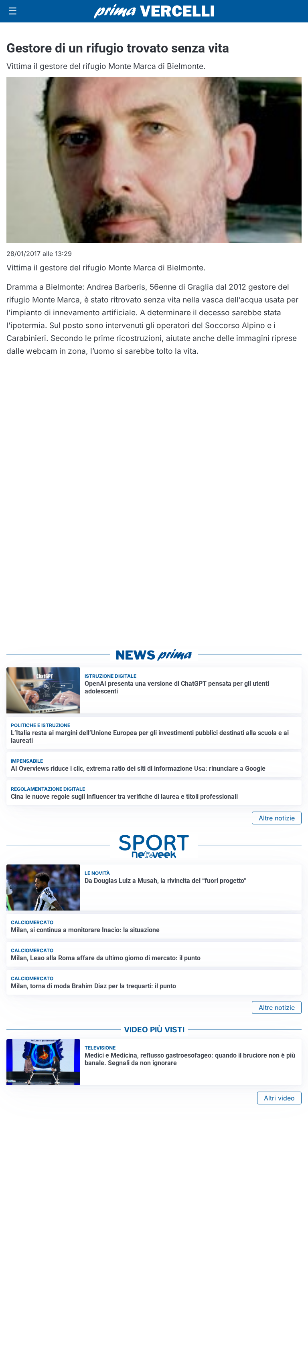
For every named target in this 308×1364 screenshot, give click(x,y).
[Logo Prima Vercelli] (154, 11)
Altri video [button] (279, 1098)
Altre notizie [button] (277, 818)
